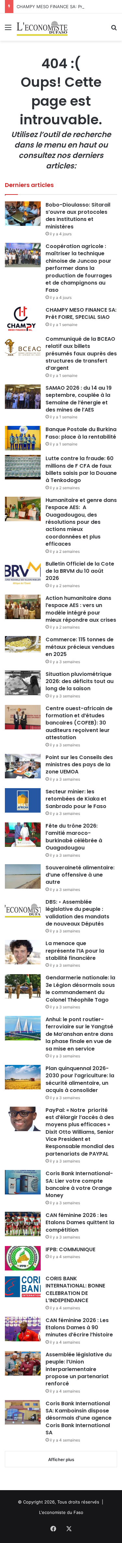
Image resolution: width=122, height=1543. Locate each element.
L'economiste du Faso (61, 1512)
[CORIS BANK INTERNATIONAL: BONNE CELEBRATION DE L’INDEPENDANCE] (23, 1287)
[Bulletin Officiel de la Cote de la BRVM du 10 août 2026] (23, 572)
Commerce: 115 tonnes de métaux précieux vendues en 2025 (80, 647)
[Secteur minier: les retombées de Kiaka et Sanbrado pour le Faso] (23, 800)
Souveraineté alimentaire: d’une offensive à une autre (80, 875)
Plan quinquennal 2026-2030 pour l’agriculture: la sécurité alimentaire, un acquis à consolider (80, 1079)
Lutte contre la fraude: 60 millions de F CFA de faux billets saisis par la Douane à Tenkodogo (81, 469)
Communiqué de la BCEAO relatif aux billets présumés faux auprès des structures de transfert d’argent (81, 353)
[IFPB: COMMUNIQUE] (23, 1258)
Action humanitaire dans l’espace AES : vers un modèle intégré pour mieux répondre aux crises (81, 609)
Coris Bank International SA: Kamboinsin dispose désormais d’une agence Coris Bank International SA (79, 1418)
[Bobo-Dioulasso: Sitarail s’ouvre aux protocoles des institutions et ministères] (23, 213)
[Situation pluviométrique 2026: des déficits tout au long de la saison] (23, 683)
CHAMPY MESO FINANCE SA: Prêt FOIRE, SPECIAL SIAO (81, 313)
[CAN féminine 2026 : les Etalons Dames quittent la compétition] (23, 1224)
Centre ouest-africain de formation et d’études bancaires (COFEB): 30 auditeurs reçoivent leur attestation (79, 723)
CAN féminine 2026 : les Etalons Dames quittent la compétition (80, 1222)
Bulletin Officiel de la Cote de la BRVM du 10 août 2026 (80, 571)
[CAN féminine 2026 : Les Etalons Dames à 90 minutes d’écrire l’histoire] (23, 1329)
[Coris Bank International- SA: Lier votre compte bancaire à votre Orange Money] (23, 1182)
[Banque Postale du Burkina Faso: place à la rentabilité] (23, 438)
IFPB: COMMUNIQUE (70, 1249)
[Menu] (8, 29)
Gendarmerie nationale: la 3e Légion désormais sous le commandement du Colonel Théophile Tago (80, 988)
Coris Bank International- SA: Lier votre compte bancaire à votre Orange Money (79, 1184)
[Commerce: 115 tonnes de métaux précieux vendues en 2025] (23, 644)
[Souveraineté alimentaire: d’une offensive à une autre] (23, 876)
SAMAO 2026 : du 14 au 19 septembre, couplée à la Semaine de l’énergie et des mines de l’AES (79, 398)
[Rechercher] (114, 29)
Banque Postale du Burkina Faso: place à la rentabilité (81, 433)
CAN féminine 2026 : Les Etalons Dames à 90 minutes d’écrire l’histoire (79, 1328)
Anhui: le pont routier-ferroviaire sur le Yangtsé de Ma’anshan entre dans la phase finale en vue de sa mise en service (79, 1034)
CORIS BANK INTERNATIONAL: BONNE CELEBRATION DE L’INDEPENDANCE (75, 1289)
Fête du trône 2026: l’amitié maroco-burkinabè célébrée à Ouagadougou (74, 836)
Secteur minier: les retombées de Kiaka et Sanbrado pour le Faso (76, 799)
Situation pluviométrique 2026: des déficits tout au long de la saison (80, 681)
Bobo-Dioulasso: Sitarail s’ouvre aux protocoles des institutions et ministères (78, 215)
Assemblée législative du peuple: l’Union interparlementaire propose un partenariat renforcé (79, 1369)
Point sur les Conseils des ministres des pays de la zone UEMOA (79, 765)
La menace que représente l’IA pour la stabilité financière (75, 951)
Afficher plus (61, 1459)
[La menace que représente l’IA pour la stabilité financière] (23, 952)
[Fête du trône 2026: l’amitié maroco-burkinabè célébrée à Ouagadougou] (23, 834)
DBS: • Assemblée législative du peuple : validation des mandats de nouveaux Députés (77, 912)
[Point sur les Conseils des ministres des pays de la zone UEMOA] (23, 766)
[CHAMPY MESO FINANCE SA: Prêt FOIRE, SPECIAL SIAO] (23, 318)
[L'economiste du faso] (42, 27)
